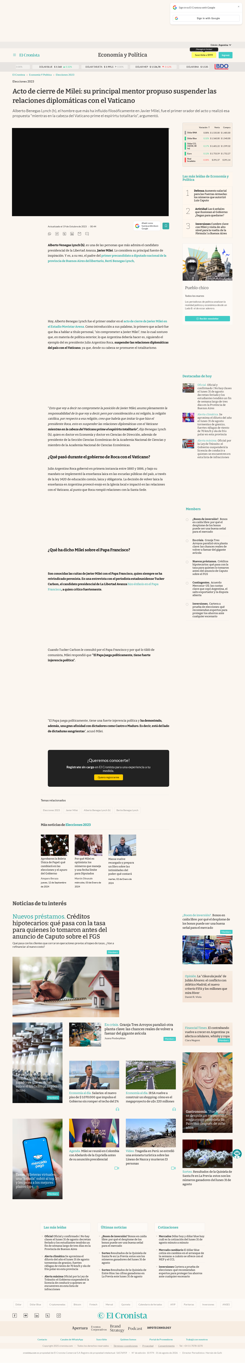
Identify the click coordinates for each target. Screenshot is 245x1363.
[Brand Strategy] (117, 1329)
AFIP (173, 1304)
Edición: (219, 45)
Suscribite (101, 1339)
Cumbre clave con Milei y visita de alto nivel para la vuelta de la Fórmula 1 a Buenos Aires (212, 228)
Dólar (19, 1304)
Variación (203, 127)
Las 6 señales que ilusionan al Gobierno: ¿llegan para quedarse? (211, 212)
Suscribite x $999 (204, 55)
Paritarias (189, 1304)
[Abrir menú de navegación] (14, 55)
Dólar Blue (35, 1304)
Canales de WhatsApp (71, 1339)
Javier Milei (72, 810)
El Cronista (18, 74)
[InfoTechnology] (159, 1329)
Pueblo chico (197, 288)
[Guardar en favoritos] (165, 226)
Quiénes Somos (128, 1339)
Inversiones (208, 1304)
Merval (109, 1304)
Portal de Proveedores (161, 1339)
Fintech (93, 1304)
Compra (226, 127)
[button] (237, 1154)
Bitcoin (77, 1304)
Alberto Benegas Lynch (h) (97, 810)
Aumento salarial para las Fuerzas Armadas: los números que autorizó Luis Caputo (210, 195)
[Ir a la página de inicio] (29, 55)
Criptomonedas (57, 1304)
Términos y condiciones (126, 1346)
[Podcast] (135, 1329)
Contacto (42, 1339)
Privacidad (148, 1346)
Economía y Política (40, 74)
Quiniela (125, 1304)
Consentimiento (166, 1346)
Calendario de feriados (150, 1304)
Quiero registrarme (108, 777)
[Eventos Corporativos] (99, 1329)
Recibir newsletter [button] (209, 318)
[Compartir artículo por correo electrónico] (79, 234)
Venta (217, 127)
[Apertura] (80, 1329)
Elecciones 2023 (65, 74)
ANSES (226, 1304)
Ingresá (225, 55)
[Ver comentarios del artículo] (87, 234)
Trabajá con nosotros (197, 1339)
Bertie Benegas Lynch (127, 810)
